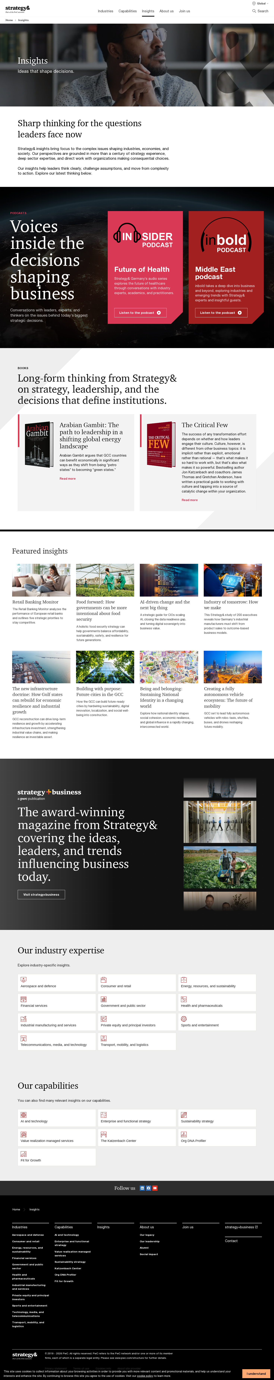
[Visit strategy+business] (49, 795)
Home (9, 20)
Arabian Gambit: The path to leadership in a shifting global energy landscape (91, 435)
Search (263, 11)
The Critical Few (205, 425)
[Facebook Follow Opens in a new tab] (148, 1188)
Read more (68, 478)
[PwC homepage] (18, 9)
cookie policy (145, 1375)
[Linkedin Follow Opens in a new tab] (142, 1188)
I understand (256, 1373)
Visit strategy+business (41, 894)
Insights (23, 20)
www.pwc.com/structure (129, 1357)
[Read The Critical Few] (161, 444)
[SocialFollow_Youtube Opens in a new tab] (155, 1188)
